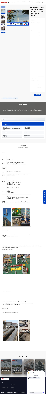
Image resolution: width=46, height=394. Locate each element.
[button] (3, 32)
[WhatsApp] (45, 195)
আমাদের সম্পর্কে (18, 2)
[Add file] (28, 393)
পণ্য (14, 2)
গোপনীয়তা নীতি (2, 389)
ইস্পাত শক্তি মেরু (13, 384)
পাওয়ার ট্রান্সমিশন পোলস (14, 389)
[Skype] (45, 197)
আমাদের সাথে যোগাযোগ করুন (24, 2)
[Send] (43, 393)
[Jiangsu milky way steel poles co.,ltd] (6, 2)
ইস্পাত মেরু (12, 387)
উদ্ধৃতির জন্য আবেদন (31, 2)
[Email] (45, 192)
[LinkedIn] (45, 201)
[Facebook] (45, 199)
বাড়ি (11, 2)
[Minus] (43, 372)
